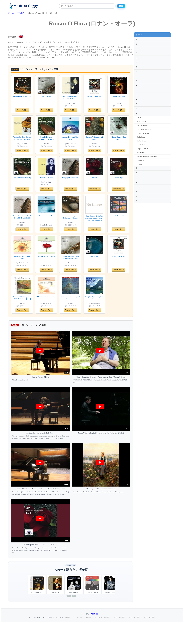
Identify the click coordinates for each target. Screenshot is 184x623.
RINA (139, 118)
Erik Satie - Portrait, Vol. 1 (94, 97)
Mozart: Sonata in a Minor (46, 216)
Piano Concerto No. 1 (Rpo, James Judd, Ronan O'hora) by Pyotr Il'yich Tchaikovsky (94, 218)
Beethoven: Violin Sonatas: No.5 (22, 257)
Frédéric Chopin (118, 177)
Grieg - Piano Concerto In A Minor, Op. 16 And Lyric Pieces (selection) (70, 98)
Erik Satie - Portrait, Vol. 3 (118, 256)
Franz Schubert (46, 97)
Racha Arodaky (142, 121)
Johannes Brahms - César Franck (118, 138)
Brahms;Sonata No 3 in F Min (22, 97)
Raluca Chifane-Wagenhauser (147, 156)
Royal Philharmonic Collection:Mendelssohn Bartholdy (46, 138)
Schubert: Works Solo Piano (46, 256)
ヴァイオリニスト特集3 (102, 617)
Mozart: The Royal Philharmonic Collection (70, 217)
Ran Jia (139, 164)
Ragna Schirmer (142, 149)
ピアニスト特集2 (134, 617)
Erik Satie (94, 177)
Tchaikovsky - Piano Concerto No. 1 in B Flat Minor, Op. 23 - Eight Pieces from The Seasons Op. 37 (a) (22, 138)
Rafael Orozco (142, 141)
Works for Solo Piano (118, 97)
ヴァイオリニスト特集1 (63, 617)
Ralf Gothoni (141, 152)
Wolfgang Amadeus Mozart (70, 177)
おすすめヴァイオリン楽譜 (43, 617)
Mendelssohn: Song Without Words (70, 138)
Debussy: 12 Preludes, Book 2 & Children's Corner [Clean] (22, 298)
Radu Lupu (141, 137)
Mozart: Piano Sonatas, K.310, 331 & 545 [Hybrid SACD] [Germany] (22, 217)
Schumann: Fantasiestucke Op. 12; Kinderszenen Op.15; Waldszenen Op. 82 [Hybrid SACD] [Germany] (70, 258)
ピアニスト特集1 (119, 617)
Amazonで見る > (22, 110)
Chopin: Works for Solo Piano (46, 297)
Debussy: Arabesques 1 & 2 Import (94, 138)
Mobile (94, 613)
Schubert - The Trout (46, 177)
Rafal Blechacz (142, 145)
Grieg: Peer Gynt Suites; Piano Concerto (94, 298)
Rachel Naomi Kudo (144, 129)
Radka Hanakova (143, 133)
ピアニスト (140, 35)
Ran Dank (140, 160)
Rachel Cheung (142, 125)
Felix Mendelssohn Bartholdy (22, 177)
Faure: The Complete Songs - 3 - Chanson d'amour (70, 298)
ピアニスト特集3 (149, 617)
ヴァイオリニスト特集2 (83, 617)
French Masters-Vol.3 (118, 216)
